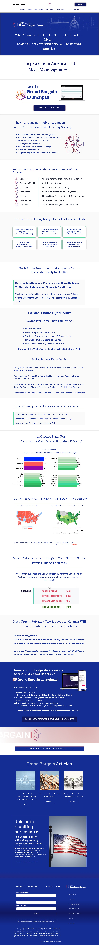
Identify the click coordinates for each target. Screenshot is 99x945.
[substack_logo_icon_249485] (14, 4)
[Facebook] (18, 4)
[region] (26, 780)
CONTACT (72, 923)
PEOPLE (71, 899)
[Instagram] (16, 4)
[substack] (46, 886)
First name (22, 892)
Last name (22, 899)
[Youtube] (24, 4)
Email (21, 906)
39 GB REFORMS (74, 904)
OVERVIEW (72, 894)
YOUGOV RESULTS (75, 914)
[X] (20, 4)
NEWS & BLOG (74, 909)
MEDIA (71, 919)
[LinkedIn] (22, 4)
